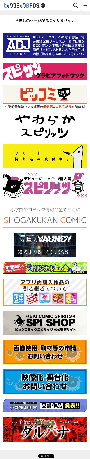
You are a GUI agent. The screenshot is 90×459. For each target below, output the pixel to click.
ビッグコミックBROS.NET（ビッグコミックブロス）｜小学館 (25, 5)
